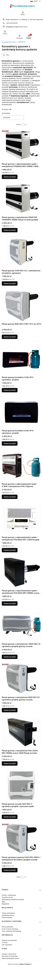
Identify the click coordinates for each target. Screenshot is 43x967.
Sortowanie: (6, 113)
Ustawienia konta (8, 915)
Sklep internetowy (19, 964)
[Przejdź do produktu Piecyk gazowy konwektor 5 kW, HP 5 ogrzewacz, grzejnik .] (21, 358)
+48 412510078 (12, 23)
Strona (18, 124)
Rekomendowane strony (10, 958)
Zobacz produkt (10, 177)
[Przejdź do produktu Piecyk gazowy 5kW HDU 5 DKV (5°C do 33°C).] (21, 305)
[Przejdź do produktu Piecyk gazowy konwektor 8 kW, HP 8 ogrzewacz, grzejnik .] (21, 412)
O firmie (4, 942)
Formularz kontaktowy (10, 956)
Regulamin (5, 904)
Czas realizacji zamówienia (11, 931)
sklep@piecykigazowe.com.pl (16, 27)
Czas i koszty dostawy (10, 929)
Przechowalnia (7, 917)
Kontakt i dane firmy (9, 954)
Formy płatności (7, 927)
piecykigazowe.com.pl (9, 42)
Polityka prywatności (9, 940)
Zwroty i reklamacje (9, 895)
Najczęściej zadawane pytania (13, 899)
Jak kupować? (7, 945)
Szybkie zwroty (7, 897)
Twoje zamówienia (8, 913)
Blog (3, 902)
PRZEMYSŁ (21, 42)
